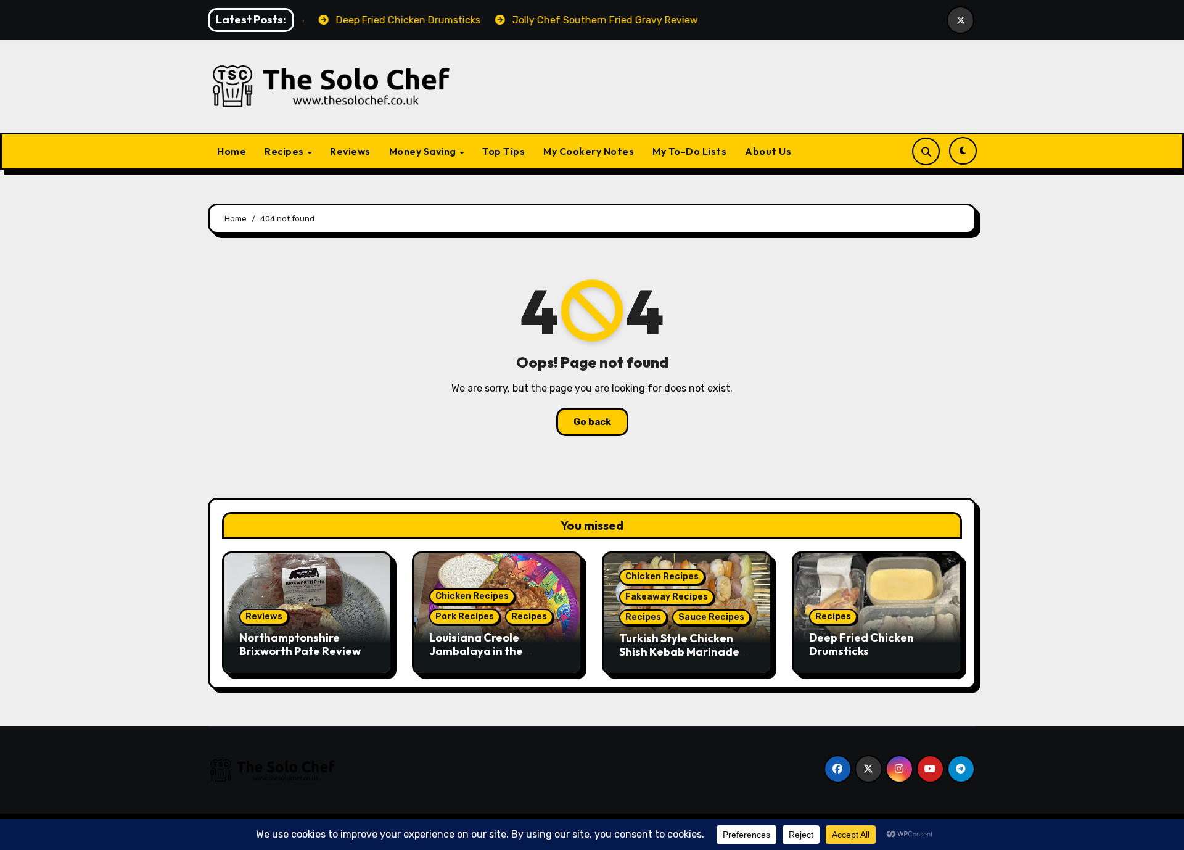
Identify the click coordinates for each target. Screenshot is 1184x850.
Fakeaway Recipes (666, 597)
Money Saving (424, 151)
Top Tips (503, 151)
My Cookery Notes (588, 151)
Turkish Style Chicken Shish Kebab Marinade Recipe (679, 651)
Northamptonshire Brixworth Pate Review (300, 644)
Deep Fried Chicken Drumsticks (861, 644)
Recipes (285, 151)
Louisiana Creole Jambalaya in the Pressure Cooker (476, 650)
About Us (768, 151)
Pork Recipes (464, 616)
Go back (592, 421)
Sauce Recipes (711, 617)
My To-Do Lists (689, 151)
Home (231, 151)
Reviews (350, 151)
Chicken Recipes (472, 596)
